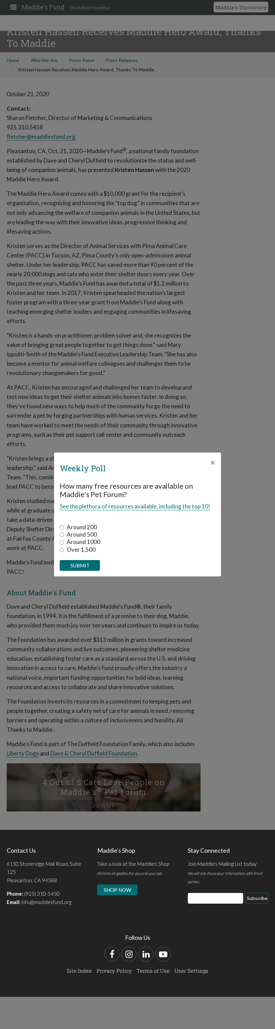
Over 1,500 (81, 549)
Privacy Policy (114, 970)
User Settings (191, 970)
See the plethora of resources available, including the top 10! (135, 506)
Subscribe (257, 898)
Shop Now (117, 890)
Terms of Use (153, 970)
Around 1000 (83, 541)
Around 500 (82, 534)
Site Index (79, 970)
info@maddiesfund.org (46, 902)
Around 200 (82, 527)
